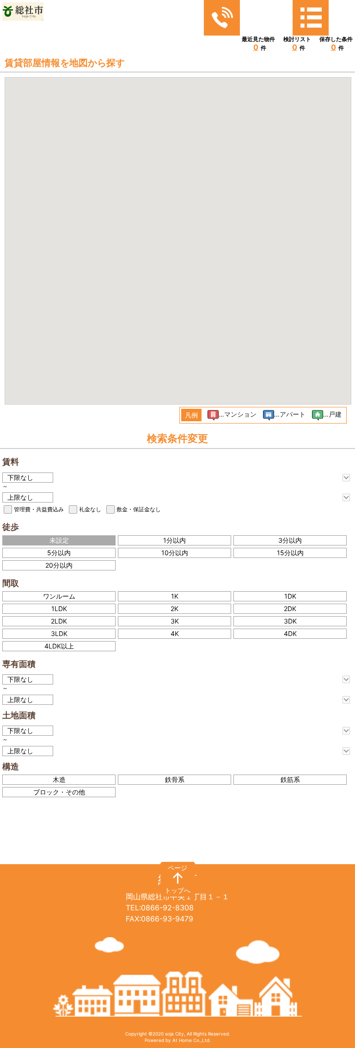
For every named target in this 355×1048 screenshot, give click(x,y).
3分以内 (290, 540)
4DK (290, 633)
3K (175, 621)
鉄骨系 (174, 779)
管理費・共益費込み (39, 509)
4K (175, 633)
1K (174, 596)
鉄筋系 (290, 779)
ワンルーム (59, 596)
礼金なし (90, 509)
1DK (290, 596)
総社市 (177, 879)
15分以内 (290, 553)
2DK (290, 608)
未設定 (59, 540)
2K (174, 608)
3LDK (59, 633)
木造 (59, 779)
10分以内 (174, 553)
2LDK (59, 621)
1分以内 (174, 540)
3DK (290, 621)
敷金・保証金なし (138, 509)
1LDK (59, 608)
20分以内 (59, 565)
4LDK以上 (59, 646)
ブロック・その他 (59, 792)
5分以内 (59, 553)
